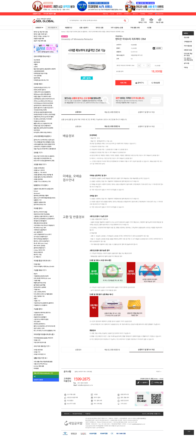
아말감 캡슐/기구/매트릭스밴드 (42, 96)
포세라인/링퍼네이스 (39, 324)
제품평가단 (68, 27)
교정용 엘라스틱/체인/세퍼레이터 (43, 177)
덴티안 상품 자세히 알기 (40, 34)
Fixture (36, 191)
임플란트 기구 (37, 200)
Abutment (37, 193)
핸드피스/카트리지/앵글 (40, 212)
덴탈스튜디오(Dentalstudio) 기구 (43, 373)
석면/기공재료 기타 (39, 296)
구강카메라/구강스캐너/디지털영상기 (44, 225)
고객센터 (150, 14)
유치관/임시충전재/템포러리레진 (43, 112)
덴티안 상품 (99, 27)
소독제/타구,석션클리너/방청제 (42, 146)
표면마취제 (37, 62)
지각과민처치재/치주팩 (40, 110)
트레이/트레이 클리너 (40, 89)
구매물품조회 (188, 41)
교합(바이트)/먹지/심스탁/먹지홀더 (44, 116)
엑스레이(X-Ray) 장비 (40, 227)
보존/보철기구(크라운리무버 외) (43, 158)
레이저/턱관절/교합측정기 (41, 239)
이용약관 (87, 413)
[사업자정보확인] (141, 418)
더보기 (158, 371)
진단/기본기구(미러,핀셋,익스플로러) (44, 156)
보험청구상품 (188, 50)
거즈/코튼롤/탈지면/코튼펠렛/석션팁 (44, 142)
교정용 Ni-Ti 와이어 (39, 170)
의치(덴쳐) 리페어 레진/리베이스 (43, 132)
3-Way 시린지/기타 (39, 250)
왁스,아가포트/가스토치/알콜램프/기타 (45, 330)
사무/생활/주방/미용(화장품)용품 (43, 361)
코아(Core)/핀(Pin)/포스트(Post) (43, 101)
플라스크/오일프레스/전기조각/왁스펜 (44, 326)
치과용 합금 (37, 264)
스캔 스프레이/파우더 (40, 291)
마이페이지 (127, 14)
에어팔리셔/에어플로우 (40, 221)
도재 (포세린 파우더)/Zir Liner (42, 278)
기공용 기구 (37, 300)
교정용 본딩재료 (38, 179)
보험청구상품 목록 (39, 38)
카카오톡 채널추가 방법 (188, 54)
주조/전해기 (37, 321)
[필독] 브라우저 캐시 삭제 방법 (83, 371)
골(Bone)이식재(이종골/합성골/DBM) (44, 198)
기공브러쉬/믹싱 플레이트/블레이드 (44, 303)
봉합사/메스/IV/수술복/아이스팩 (43, 123)
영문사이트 (160, 14)
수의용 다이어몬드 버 (40, 354)
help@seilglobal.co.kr (138, 424)
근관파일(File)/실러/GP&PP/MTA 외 (44, 98)
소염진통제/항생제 (39, 71)
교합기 (35, 298)
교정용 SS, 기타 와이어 (40, 172)
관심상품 (186, 37)
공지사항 (186, 63)
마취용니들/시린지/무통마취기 (42, 125)
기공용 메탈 (37, 280)
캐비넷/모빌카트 (38, 252)
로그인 (112, 14)
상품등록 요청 (36, 14)
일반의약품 (37, 78)
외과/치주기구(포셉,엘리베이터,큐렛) (44, 160)
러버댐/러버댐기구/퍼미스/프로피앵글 (44, 114)
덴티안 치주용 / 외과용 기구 (41, 36)
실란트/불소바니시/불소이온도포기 (43, 107)
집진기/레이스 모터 (39, 328)
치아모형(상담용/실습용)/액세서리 (43, 338)
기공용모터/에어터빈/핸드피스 (42, 312)
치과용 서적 (37, 340)
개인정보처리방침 (77, 413)
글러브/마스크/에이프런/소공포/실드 (44, 140)
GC (35, 376)
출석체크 (119, 14)
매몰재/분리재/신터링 (40, 283)
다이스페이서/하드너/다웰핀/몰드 (43, 294)
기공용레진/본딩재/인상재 (41, 276)
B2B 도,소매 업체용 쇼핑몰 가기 (151, 413)
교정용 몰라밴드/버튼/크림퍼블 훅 (43, 174)
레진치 (35, 274)
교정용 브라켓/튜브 (39, 168)
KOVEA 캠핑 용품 (39, 366)
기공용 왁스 (37, 289)
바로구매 (123, 83)
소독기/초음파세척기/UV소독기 (42, 234)
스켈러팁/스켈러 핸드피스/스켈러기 (44, 216)
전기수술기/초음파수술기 (41, 236)
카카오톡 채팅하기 (48, 14)
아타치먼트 (37, 130)
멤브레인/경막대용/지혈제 (41, 195)
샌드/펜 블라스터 (38, 315)
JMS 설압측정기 (38, 232)
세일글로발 (119, 36)
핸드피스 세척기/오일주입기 (41, 241)
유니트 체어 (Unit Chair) (41, 243)
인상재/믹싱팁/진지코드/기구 (42, 87)
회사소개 (66, 413)
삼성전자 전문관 (38, 379)
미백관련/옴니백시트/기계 (41, 80)
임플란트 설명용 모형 (40, 202)
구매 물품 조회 (135, 27)
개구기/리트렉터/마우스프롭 (97, 31)
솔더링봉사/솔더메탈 (39, 285)
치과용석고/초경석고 (39, 121)
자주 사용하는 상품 (117, 27)
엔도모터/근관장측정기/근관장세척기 (44, 218)
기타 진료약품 (37, 75)
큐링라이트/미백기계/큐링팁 (42, 214)
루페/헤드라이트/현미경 (40, 223)
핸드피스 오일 (37, 254)
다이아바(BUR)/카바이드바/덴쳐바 (43, 103)
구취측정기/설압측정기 (40, 230)
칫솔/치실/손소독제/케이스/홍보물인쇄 (45, 149)
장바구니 (135, 14)
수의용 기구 (37, 352)
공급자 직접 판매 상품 (40, 41)
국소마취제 (37, 60)
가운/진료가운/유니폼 (40, 342)
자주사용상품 (188, 46)
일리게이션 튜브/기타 (40, 204)
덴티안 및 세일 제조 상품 (41, 32)
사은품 (149, 27)
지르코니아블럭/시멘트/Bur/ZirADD (44, 266)
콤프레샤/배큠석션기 (39, 248)
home (63, 31)
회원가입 (105, 14)
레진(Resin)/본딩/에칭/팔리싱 (42, 94)
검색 (124, 20)
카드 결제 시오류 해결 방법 (188, 59)
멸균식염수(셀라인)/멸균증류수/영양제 (44, 69)
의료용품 (36, 368)
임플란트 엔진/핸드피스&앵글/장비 (43, 189)
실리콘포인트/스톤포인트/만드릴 (43, 105)
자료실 (186, 67)
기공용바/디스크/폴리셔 (40, 305)
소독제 (35, 66)
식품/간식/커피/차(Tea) (40, 364)
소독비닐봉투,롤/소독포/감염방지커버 (44, 144)
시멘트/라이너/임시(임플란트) (42, 92)
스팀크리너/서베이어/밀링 (41, 319)
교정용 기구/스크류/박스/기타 (42, 181)
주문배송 (142, 14)
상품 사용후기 (83, 27)
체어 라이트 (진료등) (39, 245)
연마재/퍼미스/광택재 (40, 287)
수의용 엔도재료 (38, 349)
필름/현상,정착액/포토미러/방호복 (43, 128)
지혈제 (35, 64)
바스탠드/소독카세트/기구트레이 (43, 119)
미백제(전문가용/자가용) (40, 73)
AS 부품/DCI (37, 257)
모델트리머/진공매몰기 (40, 317)
